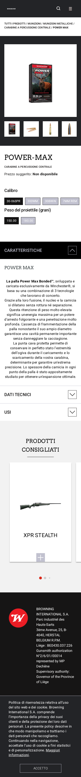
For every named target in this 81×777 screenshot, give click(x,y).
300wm (32, 201)
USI (7, 412)
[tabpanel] (40, 314)
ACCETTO (40, 768)
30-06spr (14, 201)
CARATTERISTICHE (23, 250)
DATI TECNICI (17, 394)
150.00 (11, 220)
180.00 (28, 220)
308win (50, 201)
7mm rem (70, 201)
